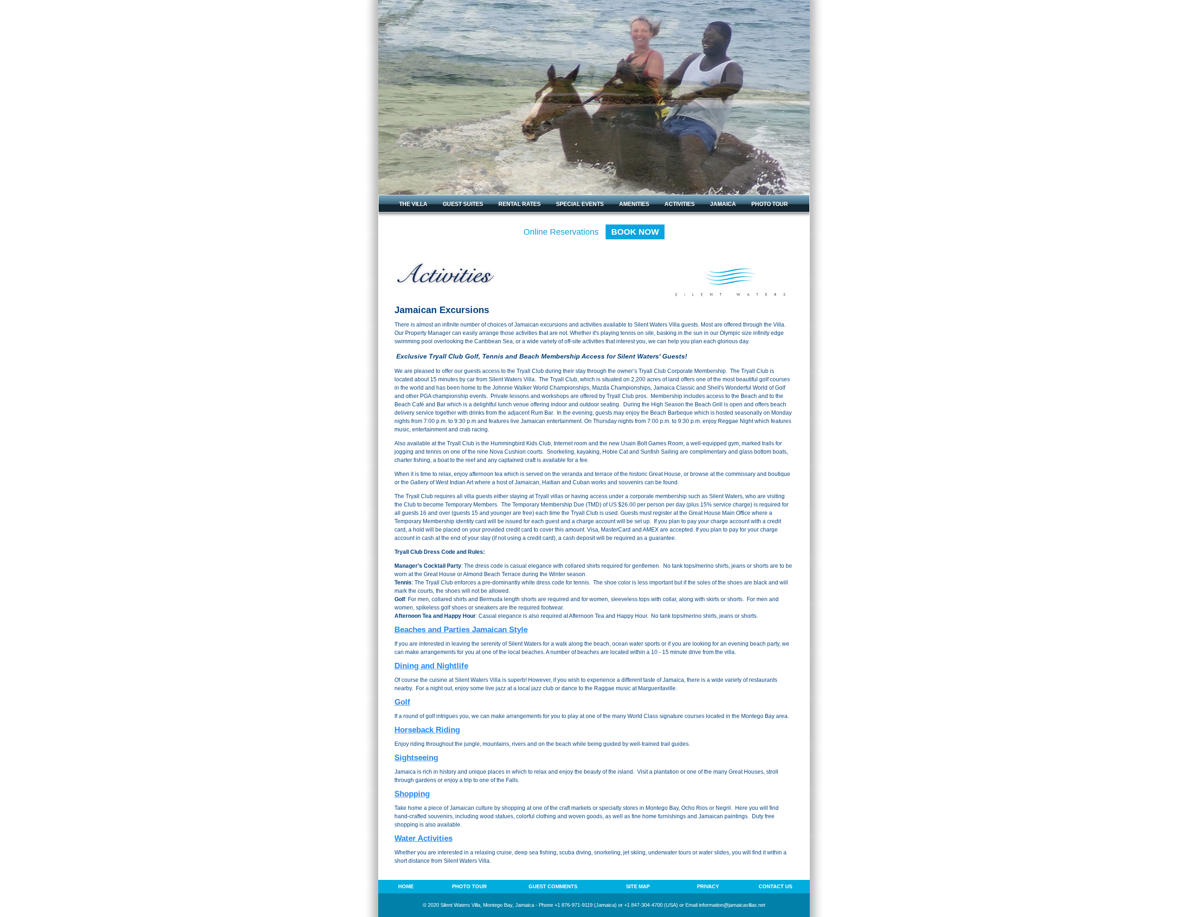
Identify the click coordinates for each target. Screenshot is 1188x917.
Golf (402, 702)
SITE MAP (638, 886)
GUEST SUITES (463, 204)
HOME (405, 886)
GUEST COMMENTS (553, 886)
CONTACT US (775, 886)
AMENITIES (634, 204)
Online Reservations (591, 232)
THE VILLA (413, 204)
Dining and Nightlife (431, 665)
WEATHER (413, 220)
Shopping (412, 793)
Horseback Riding (427, 729)
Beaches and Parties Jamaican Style (461, 629)
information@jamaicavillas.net (732, 905)
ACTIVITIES (680, 204)
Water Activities (423, 838)
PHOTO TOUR (769, 204)
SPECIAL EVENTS (580, 204)
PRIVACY (708, 886)
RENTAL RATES (519, 204)
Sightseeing (416, 757)
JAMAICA (723, 204)
